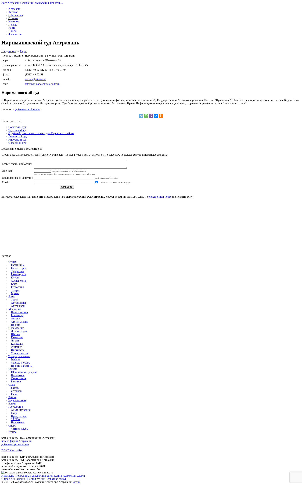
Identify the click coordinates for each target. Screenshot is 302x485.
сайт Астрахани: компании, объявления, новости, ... (32, 2)
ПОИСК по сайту (12, 450)
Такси (14, 299)
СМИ (11, 384)
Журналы (16, 390)
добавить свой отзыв (27, 109)
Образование (16, 327)
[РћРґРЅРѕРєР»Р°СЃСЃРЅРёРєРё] (161, 116)
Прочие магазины (21, 365)
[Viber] (151, 116)
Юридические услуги (24, 372)
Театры (15, 290)
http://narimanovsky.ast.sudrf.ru (42, 83)
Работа (12, 397)
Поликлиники (19, 312)
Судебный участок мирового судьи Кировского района (41, 133)
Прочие (15, 324)
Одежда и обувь (20, 362)
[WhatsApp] (146, 116)
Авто (11, 296)
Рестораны (17, 286)
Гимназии (17, 337)
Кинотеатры (18, 268)
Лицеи (15, 340)
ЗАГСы (15, 419)
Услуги (12, 368)
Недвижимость (17, 400)
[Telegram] (141, 116)
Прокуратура (19, 416)
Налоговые (17, 422)
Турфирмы (17, 271)
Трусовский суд (17, 130)
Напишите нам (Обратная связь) (46, 478)
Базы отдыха (18, 274)
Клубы (15, 277)
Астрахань (7, 475)
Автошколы (18, 305)
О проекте (7, 478)
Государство (8, 51)
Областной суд (17, 142)
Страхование (18, 378)
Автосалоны (18, 302)
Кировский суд (17, 139)
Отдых (12, 261)
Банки (12, 403)
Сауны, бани (18, 280)
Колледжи (17, 343)
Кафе (14, 283)
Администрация (20, 409)
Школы (15, 334)
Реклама (16, 381)
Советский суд (17, 126)
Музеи (15, 293)
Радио (14, 394)
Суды (23, 51)
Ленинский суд (17, 136)
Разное (12, 431)
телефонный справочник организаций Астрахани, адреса (50, 475)
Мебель (15, 359)
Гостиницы (17, 264)
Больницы (17, 315)
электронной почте (160, 196)
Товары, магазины (19, 356)
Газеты (15, 387)
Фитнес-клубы (19, 428)
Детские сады (19, 331)
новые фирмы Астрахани (16, 440)
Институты (17, 349)
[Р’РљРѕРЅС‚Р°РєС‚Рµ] (156, 116)
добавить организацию (15, 444)
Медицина (14, 309)
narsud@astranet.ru (35, 79)
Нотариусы (17, 375)
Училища (16, 346)
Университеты (19, 353)
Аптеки (15, 318)
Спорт (12, 425)
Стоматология (19, 321)
